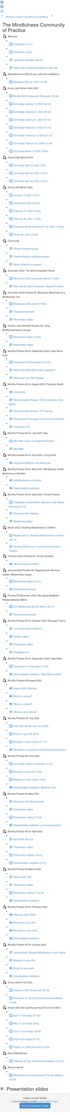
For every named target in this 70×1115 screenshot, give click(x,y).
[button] (2, 3)
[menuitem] (2, 7)
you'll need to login (48, 1101)
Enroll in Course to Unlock (35, 1105)
